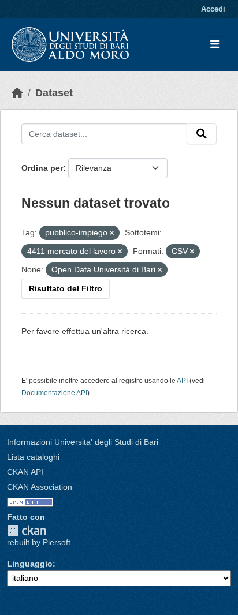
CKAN (26, 530)
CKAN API (25, 472)
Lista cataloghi (33, 457)
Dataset (54, 93)
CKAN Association (39, 487)
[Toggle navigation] (214, 44)
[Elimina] (112, 233)
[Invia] (202, 133)
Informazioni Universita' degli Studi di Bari (82, 442)
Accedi (213, 9)
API (182, 381)
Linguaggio (30, 563)
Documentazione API (54, 393)
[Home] (17, 93)
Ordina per (42, 167)
